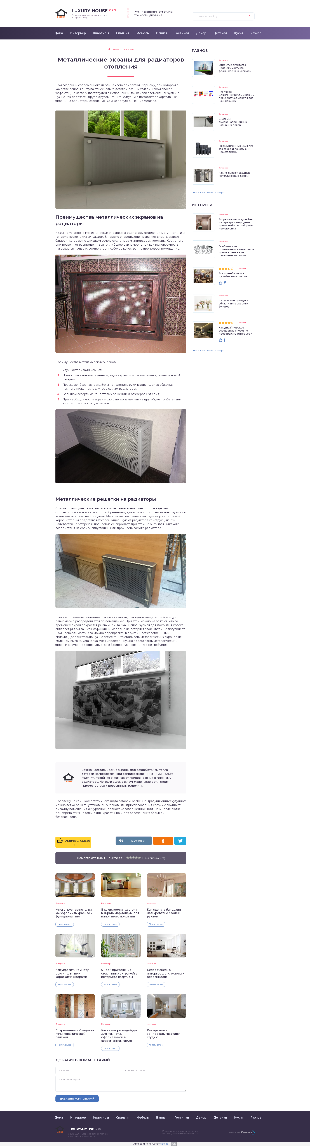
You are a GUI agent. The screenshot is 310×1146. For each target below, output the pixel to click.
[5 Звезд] (139, 857)
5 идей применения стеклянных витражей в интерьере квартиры (119, 973)
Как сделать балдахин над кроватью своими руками (164, 913)
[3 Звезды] (133, 857)
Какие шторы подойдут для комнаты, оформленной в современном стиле (119, 1035)
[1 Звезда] (127, 857)
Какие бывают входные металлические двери (234, 174)
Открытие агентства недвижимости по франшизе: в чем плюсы (235, 68)
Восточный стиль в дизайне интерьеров (233, 275)
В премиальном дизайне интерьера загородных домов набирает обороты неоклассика (236, 224)
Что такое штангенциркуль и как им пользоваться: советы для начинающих (236, 96)
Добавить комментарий (77, 1098)
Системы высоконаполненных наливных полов (233, 122)
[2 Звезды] (130, 857)
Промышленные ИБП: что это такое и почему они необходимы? (236, 149)
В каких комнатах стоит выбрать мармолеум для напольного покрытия (120, 913)
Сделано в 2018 (234, 1132)
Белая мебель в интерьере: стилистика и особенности (165, 973)
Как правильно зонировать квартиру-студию (164, 1034)
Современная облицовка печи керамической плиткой (74, 1034)
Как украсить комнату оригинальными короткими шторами (72, 973)
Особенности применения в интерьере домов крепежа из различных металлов (236, 251)
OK (174, 1143)
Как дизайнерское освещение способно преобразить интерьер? (235, 330)
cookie (164, 1143)
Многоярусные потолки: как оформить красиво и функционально (74, 913)
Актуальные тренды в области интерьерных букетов (233, 303)
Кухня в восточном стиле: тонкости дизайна (153, 13)
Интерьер (60, 903)
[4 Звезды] (136, 857)
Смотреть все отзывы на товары (208, 192)
